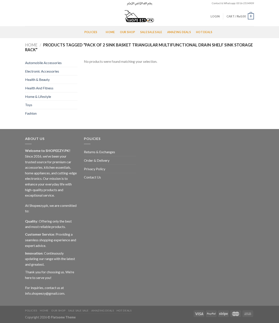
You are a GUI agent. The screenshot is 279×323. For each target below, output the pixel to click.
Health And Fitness (39, 88)
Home (110, 32)
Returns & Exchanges (99, 152)
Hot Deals (204, 32)
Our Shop (127, 32)
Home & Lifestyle (38, 96)
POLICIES (90, 32)
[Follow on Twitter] (35, 3)
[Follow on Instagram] (31, 3)
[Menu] (30, 32)
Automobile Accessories (43, 63)
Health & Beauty (37, 79)
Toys (28, 105)
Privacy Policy (94, 169)
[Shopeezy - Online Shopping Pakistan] (139, 16)
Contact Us (92, 177)
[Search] (26, 16)
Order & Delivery (96, 160)
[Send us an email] (39, 3)
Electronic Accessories (42, 71)
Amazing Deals (179, 32)
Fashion (31, 113)
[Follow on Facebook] (27, 3)
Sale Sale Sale (151, 32)
